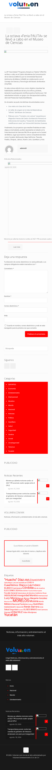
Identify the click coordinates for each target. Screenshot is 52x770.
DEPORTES (12, 384)
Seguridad (12, 430)
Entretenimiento (14, 393)
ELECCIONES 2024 (11, 590)
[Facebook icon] (23, 761)
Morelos (11, 401)
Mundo (11, 405)
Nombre (7, 296)
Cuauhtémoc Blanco (15, 585)
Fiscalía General (10, 593)
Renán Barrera (31, 606)
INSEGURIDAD (10, 595)
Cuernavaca (17, 588)
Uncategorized (13, 443)
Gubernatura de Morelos (26, 593)
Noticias (11, 414)
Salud (10, 426)
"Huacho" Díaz (14, 580)
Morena (33, 601)
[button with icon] (7, 366)
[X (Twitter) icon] (26, 761)
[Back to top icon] (26, 750)
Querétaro (12, 422)
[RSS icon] (29, 761)
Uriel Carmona (42, 610)
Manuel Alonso (23, 598)
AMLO (28, 579)
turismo (20, 610)
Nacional (11, 409)
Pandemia (24, 604)
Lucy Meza (10, 598)
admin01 (23, 148)
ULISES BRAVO (30, 609)
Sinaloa (11, 434)
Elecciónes (24, 591)
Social (10, 439)
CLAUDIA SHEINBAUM (19, 583)
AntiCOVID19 (38, 580)
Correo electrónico (11, 306)
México (8, 604)
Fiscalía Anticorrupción (35, 591)
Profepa (30, 604)
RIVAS (41, 607)
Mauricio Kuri (8, 601)
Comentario (9, 269)
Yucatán (11, 451)
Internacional (13, 397)
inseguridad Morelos (27, 595)
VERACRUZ (17, 612)
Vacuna (7, 612)
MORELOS (21, 601)
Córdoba (28, 588)
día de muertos (39, 588)
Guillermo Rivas (41, 593)
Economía (12, 389)
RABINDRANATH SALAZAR (14, 607)
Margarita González (38, 598)
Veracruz (11, 447)
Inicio (12, 686)
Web (6, 316)
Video (25, 612)
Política (11, 418)
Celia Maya (8, 583)
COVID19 (30, 583)
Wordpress (32, 612)
